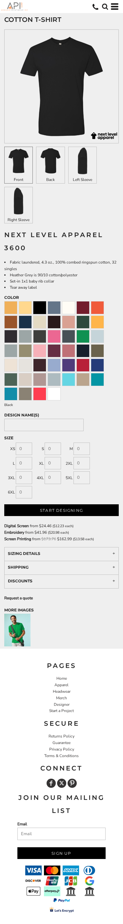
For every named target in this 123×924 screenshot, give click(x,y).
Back (50, 179)
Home (61, 678)
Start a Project (61, 710)
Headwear (62, 691)
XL (41, 463)
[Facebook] (51, 783)
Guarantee (61, 742)
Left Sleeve (82, 179)
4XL (40, 477)
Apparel (61, 685)
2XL (69, 463)
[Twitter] (61, 783)
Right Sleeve (19, 219)
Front (18, 179)
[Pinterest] (72, 783)
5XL (69, 477)
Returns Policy (61, 736)
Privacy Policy (61, 749)
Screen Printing (17, 539)
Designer (62, 704)
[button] (105, 6)
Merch (61, 698)
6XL (11, 492)
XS (12, 448)
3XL (11, 477)
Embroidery (14, 532)
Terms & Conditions (61, 755)
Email (22, 824)
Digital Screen (16, 525)
